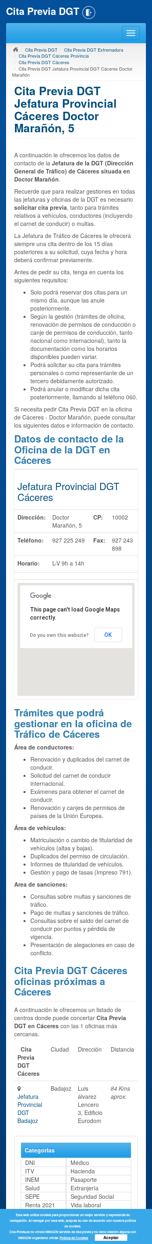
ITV (29, 1171)
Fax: (99, 540)
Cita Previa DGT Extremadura (93, 49)
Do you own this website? (59, 635)
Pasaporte (84, 1179)
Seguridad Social (92, 1196)
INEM (32, 1179)
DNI (30, 1162)
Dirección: (31, 517)
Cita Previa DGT (41, 49)
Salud (32, 1188)
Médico (80, 1162)
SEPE (32, 1196)
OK (108, 635)
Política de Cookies (74, 1238)
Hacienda (83, 1171)
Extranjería (84, 1188)
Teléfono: (30, 540)
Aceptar (111, 1237)
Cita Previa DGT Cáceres (44, 62)
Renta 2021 (40, 1205)
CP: (98, 517)
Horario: (28, 563)
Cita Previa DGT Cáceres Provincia (54, 55)
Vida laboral (86, 1205)
